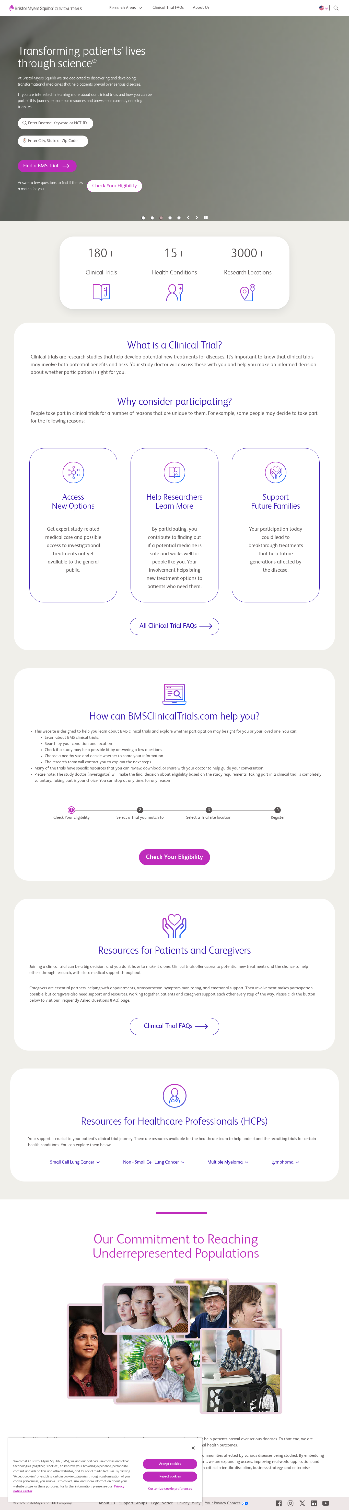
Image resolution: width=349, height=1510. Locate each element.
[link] (279, 1503)
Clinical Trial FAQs (168, 8)
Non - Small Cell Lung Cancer (151, 1162)
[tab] (188, 218)
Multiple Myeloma (225, 1162)
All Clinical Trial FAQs (168, 626)
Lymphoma (283, 1162)
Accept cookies (170, 1464)
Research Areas (123, 8)
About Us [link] (107, 1503)
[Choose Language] (324, 8)
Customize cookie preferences (170, 1489)
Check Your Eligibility (174, 857)
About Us (201, 8)
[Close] (193, 1448)
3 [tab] (161, 218)
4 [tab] (170, 218)
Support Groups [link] (133, 1503)
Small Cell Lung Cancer (72, 1162)
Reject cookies (170, 1476)
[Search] (336, 8)
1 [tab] (143, 218)
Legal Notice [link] (162, 1503)
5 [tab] (179, 218)
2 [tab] (152, 218)
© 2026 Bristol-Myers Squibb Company (42, 1503)
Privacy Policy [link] (189, 1503)
